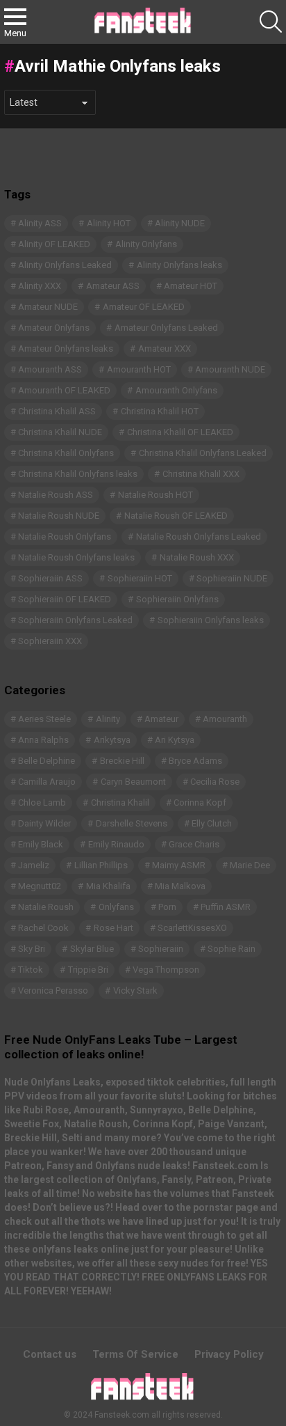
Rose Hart (113, 928)
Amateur (161, 719)
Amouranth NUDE (230, 369)
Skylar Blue (92, 948)
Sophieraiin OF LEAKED (64, 599)
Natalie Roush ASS (55, 494)
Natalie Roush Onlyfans (64, 536)
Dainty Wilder (44, 823)
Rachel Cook (43, 928)
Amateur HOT (190, 286)
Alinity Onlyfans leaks (179, 265)
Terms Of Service (135, 1354)
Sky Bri (31, 948)
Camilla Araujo (47, 781)
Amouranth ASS (50, 369)
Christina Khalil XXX (200, 474)
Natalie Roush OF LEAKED (176, 515)
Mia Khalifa (108, 886)
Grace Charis (194, 844)
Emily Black (40, 844)
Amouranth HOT (139, 369)
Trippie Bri (88, 969)
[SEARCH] (271, 21)
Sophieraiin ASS (50, 578)
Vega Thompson (166, 969)
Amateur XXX (164, 348)
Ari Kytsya (174, 740)
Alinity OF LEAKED (54, 244)
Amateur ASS (113, 286)
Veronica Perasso (53, 990)
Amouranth (225, 719)
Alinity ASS (40, 223)
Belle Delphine (46, 760)
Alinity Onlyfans (146, 244)
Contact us (49, 1354)
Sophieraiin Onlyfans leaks (211, 620)
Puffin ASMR (226, 907)
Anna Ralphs (43, 740)
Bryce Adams (195, 760)
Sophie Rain (231, 948)
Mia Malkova (180, 886)
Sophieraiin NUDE (231, 578)
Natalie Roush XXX (197, 557)
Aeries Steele (44, 719)
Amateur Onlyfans (54, 327)
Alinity (108, 719)
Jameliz (33, 865)
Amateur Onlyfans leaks (65, 348)
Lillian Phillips (101, 865)
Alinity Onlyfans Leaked (65, 265)
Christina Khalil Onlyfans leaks (77, 474)
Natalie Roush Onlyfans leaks (76, 557)
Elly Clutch (212, 823)
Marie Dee (250, 865)
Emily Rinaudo (116, 844)
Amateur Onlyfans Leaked (166, 327)
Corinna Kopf (200, 802)
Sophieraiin (160, 948)
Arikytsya (112, 740)
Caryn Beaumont (133, 781)
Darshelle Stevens (131, 823)
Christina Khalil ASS (57, 411)
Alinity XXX (39, 286)
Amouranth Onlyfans (176, 390)
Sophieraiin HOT (140, 578)
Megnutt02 (39, 886)
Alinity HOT (109, 223)
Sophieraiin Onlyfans (177, 599)
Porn (167, 907)
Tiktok (30, 969)
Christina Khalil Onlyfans (66, 453)
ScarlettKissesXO (192, 928)
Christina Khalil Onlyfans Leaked (203, 453)
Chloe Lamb (42, 802)
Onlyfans (116, 907)
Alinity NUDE (180, 223)
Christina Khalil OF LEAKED (180, 432)
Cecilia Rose (214, 781)
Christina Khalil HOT (160, 411)
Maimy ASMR (178, 865)
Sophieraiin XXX (50, 641)
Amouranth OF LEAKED (64, 390)
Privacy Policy (229, 1354)
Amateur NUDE (48, 306)
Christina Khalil (120, 802)
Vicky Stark (135, 990)
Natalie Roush (46, 907)
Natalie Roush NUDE (58, 515)
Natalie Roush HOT (155, 494)
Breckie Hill (122, 760)
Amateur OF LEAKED (144, 306)
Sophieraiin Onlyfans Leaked (75, 620)
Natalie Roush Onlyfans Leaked (198, 536)
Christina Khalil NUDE (60, 432)
